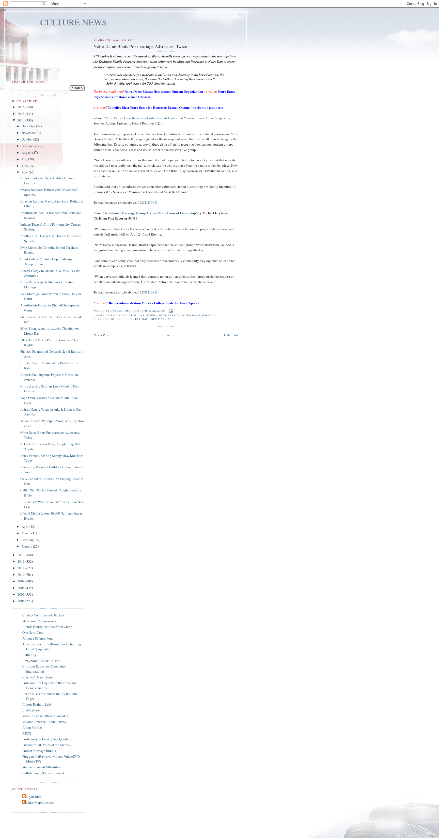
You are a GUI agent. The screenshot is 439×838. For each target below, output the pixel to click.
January (27, 546)
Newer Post (101, 335)
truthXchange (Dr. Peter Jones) (43, 773)
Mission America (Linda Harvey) (44, 721)
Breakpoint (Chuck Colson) (41, 660)
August (27, 152)
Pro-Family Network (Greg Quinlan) (46, 739)
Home (166, 335)
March (26, 533)
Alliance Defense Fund (38, 638)
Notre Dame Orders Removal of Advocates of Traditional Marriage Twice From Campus (165, 118)
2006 (21, 601)
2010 (21, 574)
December (29, 126)
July (25, 159)
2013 (21, 554)
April (25, 526)
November (29, 132)
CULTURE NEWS (73, 22)
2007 (21, 594)
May (25, 172)
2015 (21, 113)
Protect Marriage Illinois (39, 750)
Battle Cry (29, 655)
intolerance (169, 315)
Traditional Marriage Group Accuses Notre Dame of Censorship (150, 212)
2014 (21, 120)
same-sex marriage (157, 319)
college (130, 315)
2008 (21, 587)
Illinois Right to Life (36, 704)
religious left (128, 319)
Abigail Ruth (33, 796)
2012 (21, 561)
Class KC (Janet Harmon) (39, 677)
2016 (21, 107)
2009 (21, 581)
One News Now (32, 632)
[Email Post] (170, 310)
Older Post (231, 335)
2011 (21, 568)
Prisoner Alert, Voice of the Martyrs (46, 744)
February (28, 539)
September (29, 146)
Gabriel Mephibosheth (39, 802)
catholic (114, 315)
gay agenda (148, 315)
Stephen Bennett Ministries (41, 767)
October (27, 139)
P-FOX (26, 733)
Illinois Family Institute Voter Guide (47, 626)
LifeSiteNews (31, 710)
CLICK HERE (147, 202)
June (25, 165)
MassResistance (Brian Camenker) (45, 715)
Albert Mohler (32, 727)
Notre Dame (190, 315)
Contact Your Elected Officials (43, 615)
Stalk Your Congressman (39, 621)
